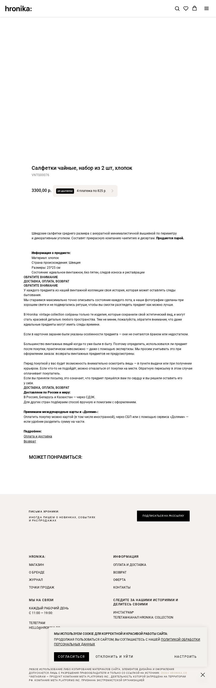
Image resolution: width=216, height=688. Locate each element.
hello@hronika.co (44, 628)
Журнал (36, 580)
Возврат (30, 441)
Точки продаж (41, 587)
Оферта (119, 580)
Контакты (121, 587)
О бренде (37, 572)
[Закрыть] (203, 675)
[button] (177, 8)
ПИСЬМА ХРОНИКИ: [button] (44, 511)
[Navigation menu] (206, 8)
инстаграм (122, 612)
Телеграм (37, 623)
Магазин (36, 565)
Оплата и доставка (38, 436)
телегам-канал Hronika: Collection (143, 617)
